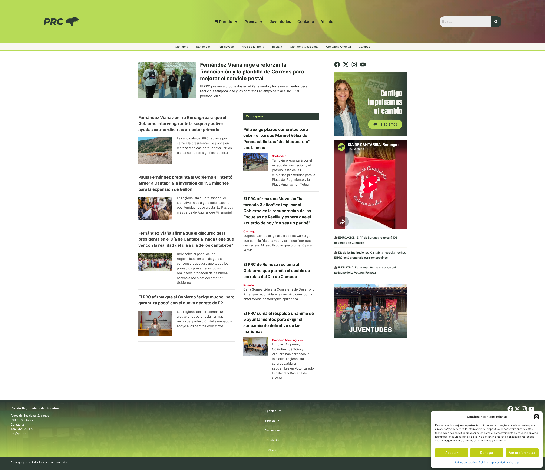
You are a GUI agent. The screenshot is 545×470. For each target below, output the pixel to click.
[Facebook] (337, 64)
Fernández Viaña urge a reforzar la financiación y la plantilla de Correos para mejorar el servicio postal (252, 72)
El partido (223, 22)
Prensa (251, 22)
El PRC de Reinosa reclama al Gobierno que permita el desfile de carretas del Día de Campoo (276, 270)
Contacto (305, 22)
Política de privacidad (492, 462)
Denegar (486, 453)
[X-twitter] (346, 64)
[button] (536, 417)
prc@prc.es (18, 433)
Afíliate (326, 22)
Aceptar (451, 453)
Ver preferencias (522, 453)
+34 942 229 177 (22, 429)
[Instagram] (354, 64)
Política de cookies (465, 462)
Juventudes (280, 22)
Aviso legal (513, 462)
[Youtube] (363, 64)
